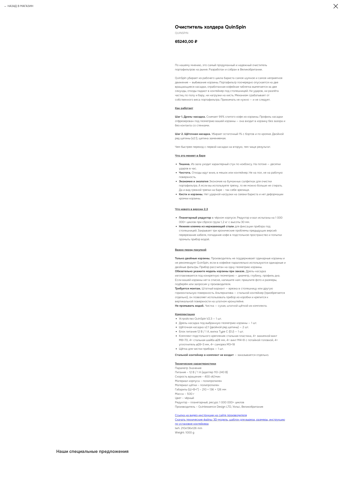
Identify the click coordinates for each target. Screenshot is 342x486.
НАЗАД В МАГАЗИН (20, 6)
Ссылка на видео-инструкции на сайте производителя (211, 415)
